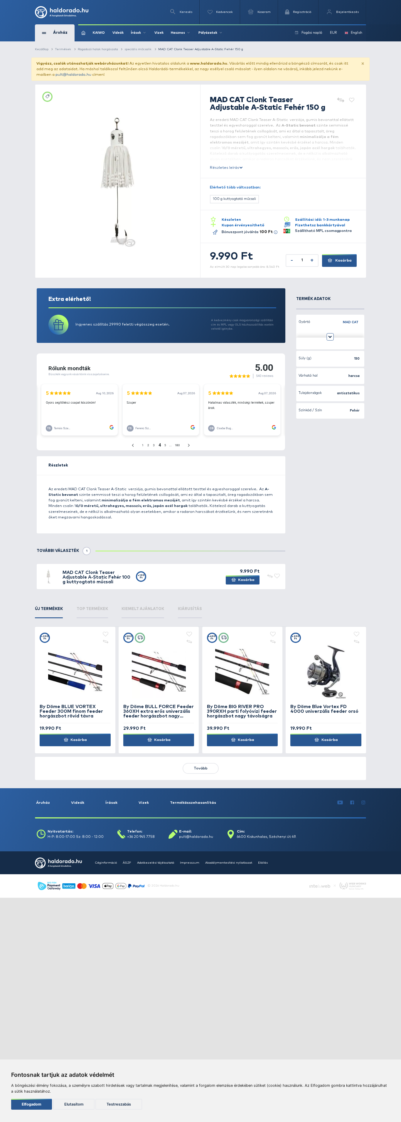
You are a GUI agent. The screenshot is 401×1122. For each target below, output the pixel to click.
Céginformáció (106, 862)
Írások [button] (136, 32)
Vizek (159, 32)
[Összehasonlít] (341, 100)
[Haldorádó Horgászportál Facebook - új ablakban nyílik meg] (352, 803)
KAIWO (99, 32)
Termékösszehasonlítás (193, 803)
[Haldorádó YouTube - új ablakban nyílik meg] (340, 803)
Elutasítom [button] (73, 1104)
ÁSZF (127, 862)
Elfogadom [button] (31, 1104)
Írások (111, 803)
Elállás (263, 862)
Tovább (201, 768)
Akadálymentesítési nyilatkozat (228, 862)
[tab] (49, 612)
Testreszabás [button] (119, 1104)
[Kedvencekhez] (352, 100)
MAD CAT (350, 322)
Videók (118, 32)
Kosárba (343, 260)
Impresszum (189, 862)
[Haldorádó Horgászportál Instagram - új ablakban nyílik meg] (363, 803)
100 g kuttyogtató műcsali (234, 199)
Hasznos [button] (178, 32)
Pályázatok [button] (207, 32)
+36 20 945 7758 (141, 837)
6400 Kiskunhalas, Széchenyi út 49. (266, 837)
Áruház (43, 803)
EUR (333, 32)
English (356, 32)
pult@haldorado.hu (73, 75)
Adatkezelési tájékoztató (155, 862)
